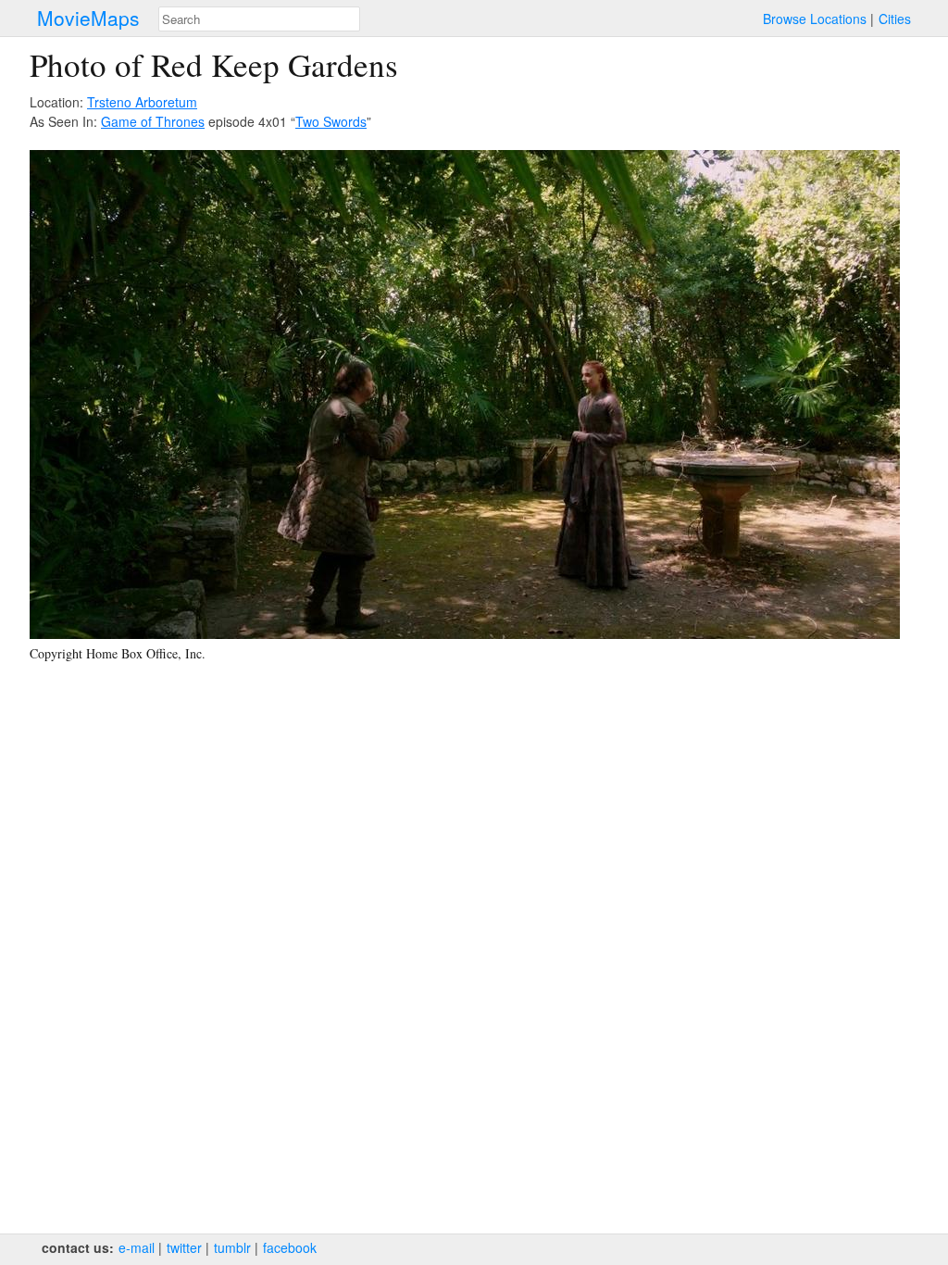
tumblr (232, 1247)
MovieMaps (88, 18)
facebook (290, 1247)
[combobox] (259, 18)
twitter (184, 1247)
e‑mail (136, 1247)
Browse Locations (815, 18)
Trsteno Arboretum (142, 102)
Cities (895, 18)
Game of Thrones (153, 121)
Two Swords (331, 121)
